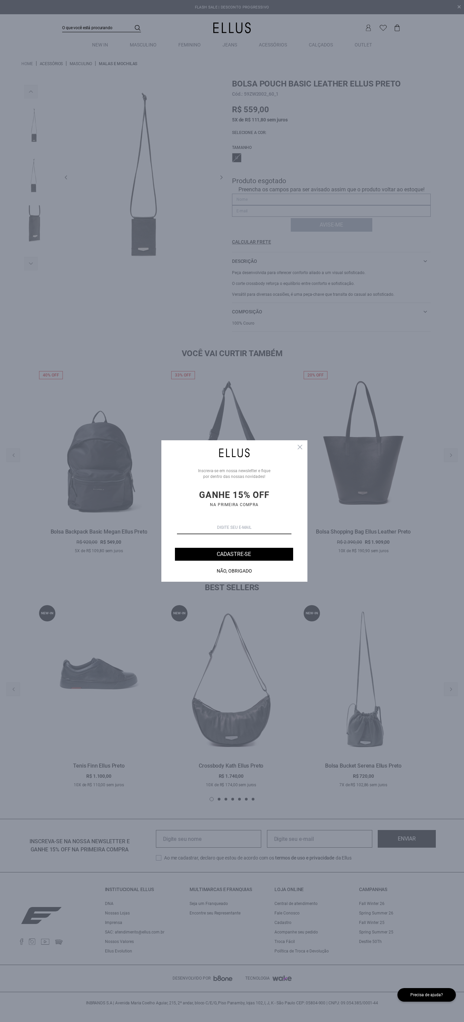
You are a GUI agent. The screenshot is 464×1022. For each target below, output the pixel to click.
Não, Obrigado (234, 571)
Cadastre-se (234, 554)
